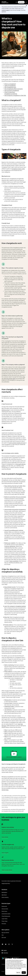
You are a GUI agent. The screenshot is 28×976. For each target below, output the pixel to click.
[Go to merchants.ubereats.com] (5, 2)
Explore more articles (8, 827)
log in (5, 783)
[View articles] (2, 824)
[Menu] (26, 2)
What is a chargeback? (10, 84)
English (5, 950)
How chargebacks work (10, 87)
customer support (5, 10)
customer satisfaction (9, 546)
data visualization (14, 561)
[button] (14, 754)
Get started (21, 2)
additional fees (5, 410)
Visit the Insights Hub (8, 844)
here (20, 968)
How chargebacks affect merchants (13, 88)
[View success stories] (2, 857)
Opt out (18, 972)
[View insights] (2, 841)
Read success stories (8, 860)
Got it (23, 972)
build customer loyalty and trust (17, 442)
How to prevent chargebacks (11, 90)
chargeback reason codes (18, 168)
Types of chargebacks (10, 85)
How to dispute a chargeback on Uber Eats (15, 95)
